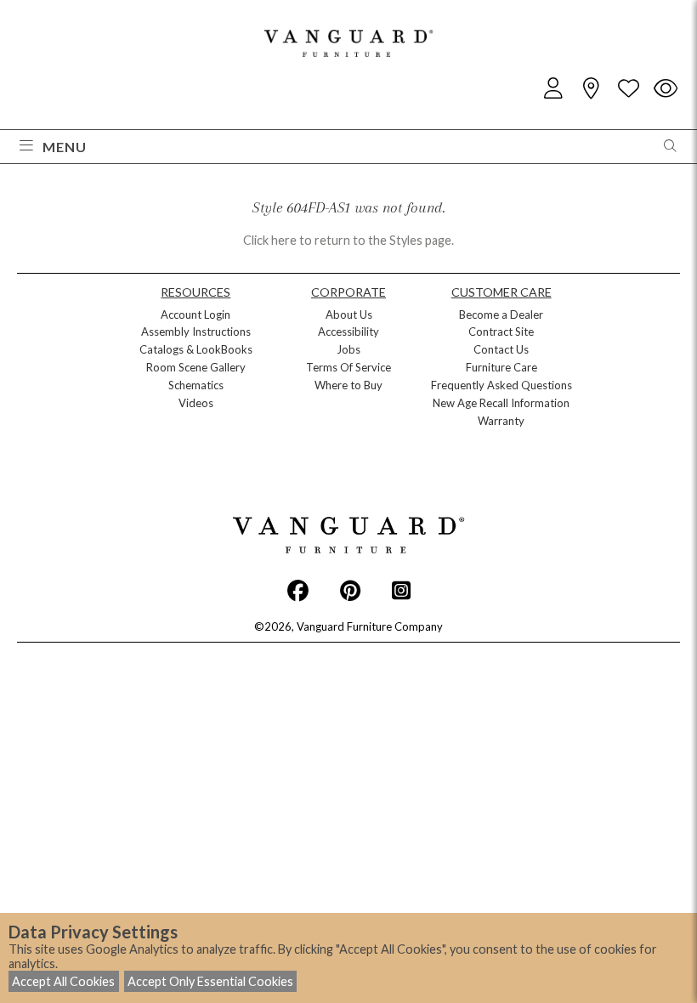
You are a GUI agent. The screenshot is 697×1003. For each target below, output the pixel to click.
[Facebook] (298, 590)
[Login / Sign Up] (553, 89)
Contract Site (501, 331)
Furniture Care (501, 367)
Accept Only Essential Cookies (210, 981)
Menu (64, 147)
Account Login (195, 314)
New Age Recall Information (501, 403)
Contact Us (501, 349)
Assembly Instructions (196, 331)
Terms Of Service (348, 367)
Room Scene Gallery (196, 367)
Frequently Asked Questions (501, 385)
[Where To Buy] (590, 89)
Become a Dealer (501, 314)
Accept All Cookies (63, 981)
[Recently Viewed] (665, 89)
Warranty (501, 421)
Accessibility (348, 331)
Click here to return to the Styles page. (348, 240)
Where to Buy (348, 385)
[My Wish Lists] (628, 89)
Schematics (196, 385)
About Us (349, 314)
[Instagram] (401, 590)
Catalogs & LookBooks (195, 349)
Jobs (348, 349)
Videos (195, 403)
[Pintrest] (350, 590)
